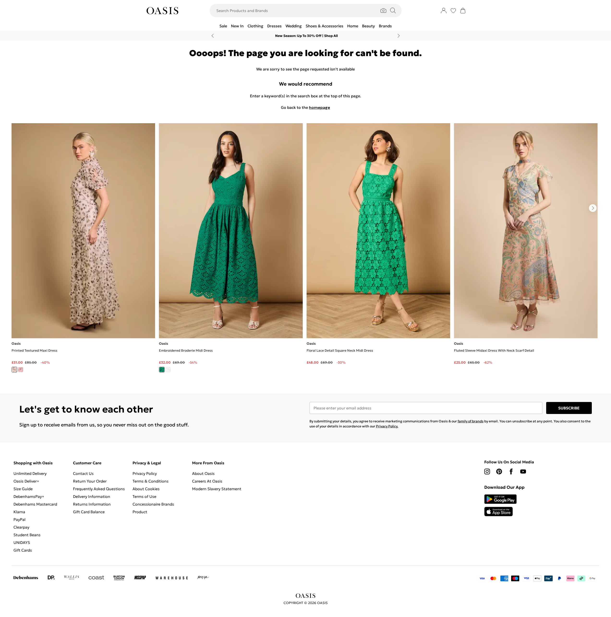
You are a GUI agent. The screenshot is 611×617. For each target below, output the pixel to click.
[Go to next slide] (593, 208)
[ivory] (14, 369)
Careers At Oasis (207, 481)
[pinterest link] (499, 471)
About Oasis (203, 473)
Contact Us (83, 473)
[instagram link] (487, 471)
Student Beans (27, 534)
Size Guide (23, 488)
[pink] (20, 369)
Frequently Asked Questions (99, 488)
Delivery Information (91, 496)
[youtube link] (523, 471)
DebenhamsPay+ (28, 496)
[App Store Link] (500, 505)
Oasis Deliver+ (26, 481)
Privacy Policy (145, 473)
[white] (168, 369)
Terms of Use (144, 496)
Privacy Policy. (387, 426)
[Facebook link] (511, 471)
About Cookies (146, 488)
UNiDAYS (21, 542)
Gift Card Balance (89, 511)
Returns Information (92, 504)
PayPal (19, 519)
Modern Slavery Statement (216, 488)
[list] (305, 250)
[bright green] (161, 369)
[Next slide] (399, 36)
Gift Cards (22, 550)
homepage (319, 107)
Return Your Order (90, 481)
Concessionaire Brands (153, 504)
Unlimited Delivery (30, 473)
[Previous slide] (213, 36)
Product (140, 511)
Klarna (19, 511)
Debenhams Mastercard (35, 504)
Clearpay (21, 527)
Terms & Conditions (151, 481)
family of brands (471, 421)
